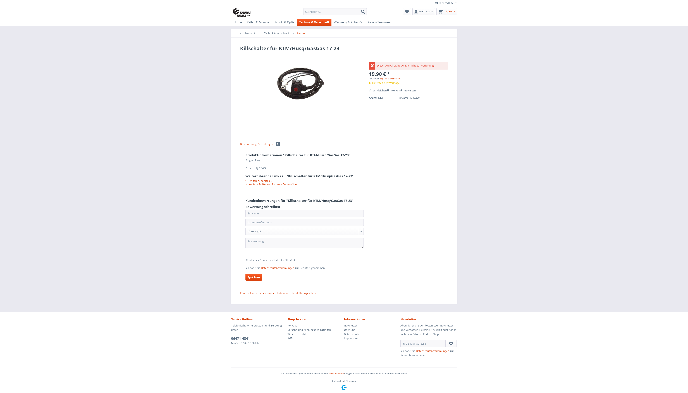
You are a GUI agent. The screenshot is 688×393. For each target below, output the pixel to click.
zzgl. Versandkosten (390, 78)
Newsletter (350, 325)
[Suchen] (363, 11)
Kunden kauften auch (253, 293)
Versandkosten (336, 373)
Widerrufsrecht (297, 334)
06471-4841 (240, 338)
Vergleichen (379, 90)
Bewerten (410, 90)
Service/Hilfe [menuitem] (446, 3)
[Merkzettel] (407, 11)
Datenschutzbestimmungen (277, 268)
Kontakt (292, 325)
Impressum (351, 338)
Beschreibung (248, 144)
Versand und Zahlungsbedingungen (309, 330)
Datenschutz (351, 334)
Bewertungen (267, 144)
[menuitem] (335, 13)
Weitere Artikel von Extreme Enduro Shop (273, 184)
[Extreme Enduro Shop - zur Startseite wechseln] (242, 12)
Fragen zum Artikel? (260, 181)
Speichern (254, 277)
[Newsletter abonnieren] (451, 343)
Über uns (349, 330)
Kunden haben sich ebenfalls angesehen (291, 293)
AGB (290, 338)
